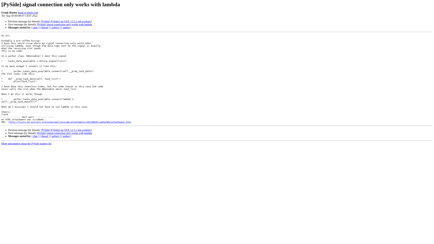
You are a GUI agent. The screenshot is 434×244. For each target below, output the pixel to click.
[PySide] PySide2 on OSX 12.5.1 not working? (66, 21)
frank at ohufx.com (28, 12)
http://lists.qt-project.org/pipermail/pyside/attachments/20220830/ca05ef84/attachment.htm (69, 122)
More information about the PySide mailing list (26, 143)
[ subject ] (55, 27)
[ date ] (35, 27)
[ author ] (66, 27)
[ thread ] (45, 27)
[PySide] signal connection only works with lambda (64, 24)
